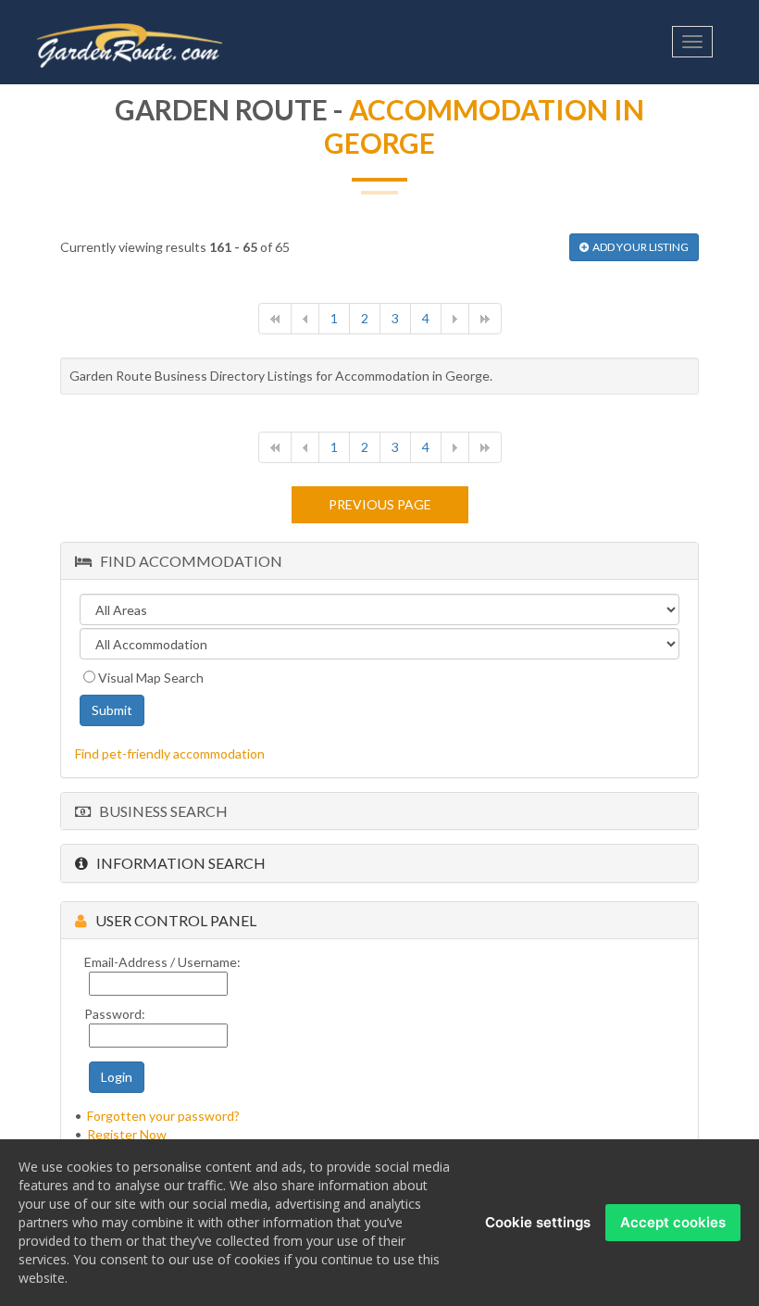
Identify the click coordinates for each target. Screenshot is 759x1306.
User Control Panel (171, 920)
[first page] (275, 318)
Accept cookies (673, 1222)
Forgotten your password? (163, 1116)
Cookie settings (538, 1222)
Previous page (380, 504)
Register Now (127, 1134)
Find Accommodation (187, 561)
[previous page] (305, 318)
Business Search (159, 811)
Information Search (177, 863)
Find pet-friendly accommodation (170, 753)
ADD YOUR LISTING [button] (639, 247)
